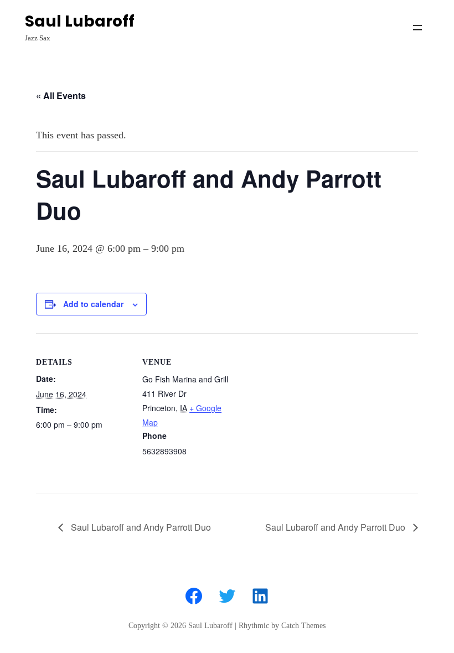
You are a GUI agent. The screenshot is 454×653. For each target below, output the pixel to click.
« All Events (61, 95)
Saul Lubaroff (80, 21)
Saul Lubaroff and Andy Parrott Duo (140, 527)
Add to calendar (93, 303)
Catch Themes (303, 625)
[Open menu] (417, 27)
